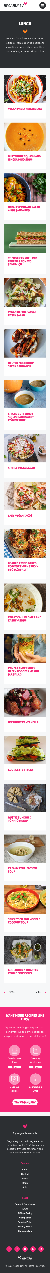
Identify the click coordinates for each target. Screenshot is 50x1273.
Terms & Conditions (25, 1204)
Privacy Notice (25, 1226)
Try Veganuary (25, 1102)
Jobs (25, 1187)
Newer (12, 991)
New (14, 1066)
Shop (25, 1182)
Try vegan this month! (25, 1133)
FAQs (25, 1208)
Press (25, 1178)
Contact (25, 1173)
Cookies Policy (25, 1221)
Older (38, 991)
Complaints (25, 1217)
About (25, 1169)
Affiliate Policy (25, 1213)
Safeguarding (25, 1230)
